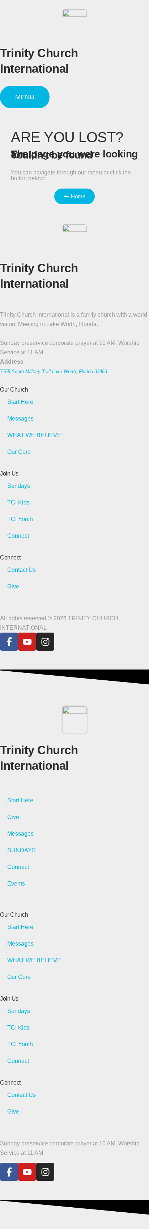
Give (13, 586)
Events (16, 883)
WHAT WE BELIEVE (34, 435)
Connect (18, 536)
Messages (20, 418)
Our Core (19, 452)
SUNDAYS (21, 850)
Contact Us (21, 570)
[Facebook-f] (9, 642)
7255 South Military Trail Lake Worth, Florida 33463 (53, 371)
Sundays (18, 486)
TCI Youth (20, 519)
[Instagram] (45, 642)
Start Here (20, 402)
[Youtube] (27, 642)
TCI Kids (18, 502)
